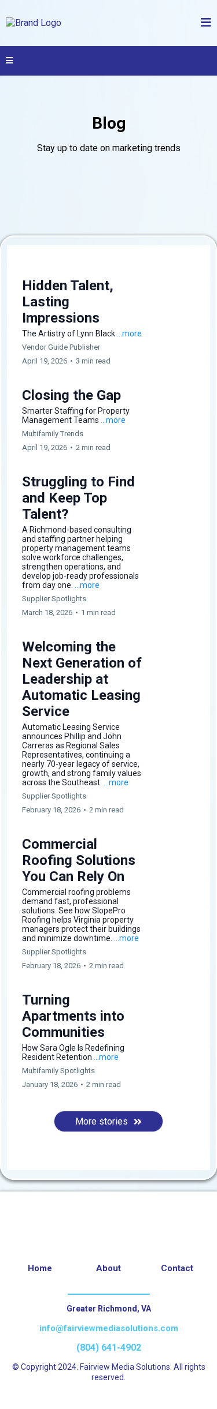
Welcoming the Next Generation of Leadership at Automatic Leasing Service (82, 679)
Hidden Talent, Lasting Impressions (67, 302)
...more (129, 333)
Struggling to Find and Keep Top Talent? (78, 498)
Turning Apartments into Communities (73, 1016)
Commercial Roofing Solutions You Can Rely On (78, 860)
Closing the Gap (71, 395)
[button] (206, 23)
